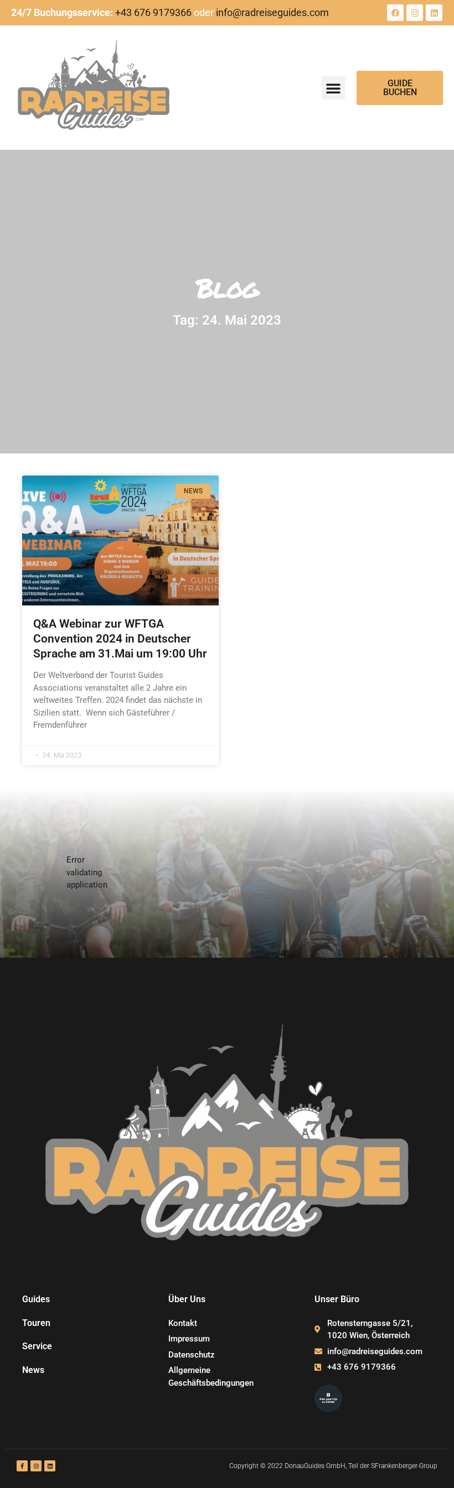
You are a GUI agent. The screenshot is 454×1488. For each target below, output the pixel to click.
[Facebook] (395, 12)
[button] (333, 88)
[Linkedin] (434, 12)
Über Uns (186, 1299)
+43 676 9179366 (153, 12)
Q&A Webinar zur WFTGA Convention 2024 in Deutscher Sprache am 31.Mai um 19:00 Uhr (120, 639)
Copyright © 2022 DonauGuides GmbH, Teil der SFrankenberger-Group (333, 1466)
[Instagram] (414, 12)
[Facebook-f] (22, 1465)
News (33, 1370)
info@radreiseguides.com (272, 12)
